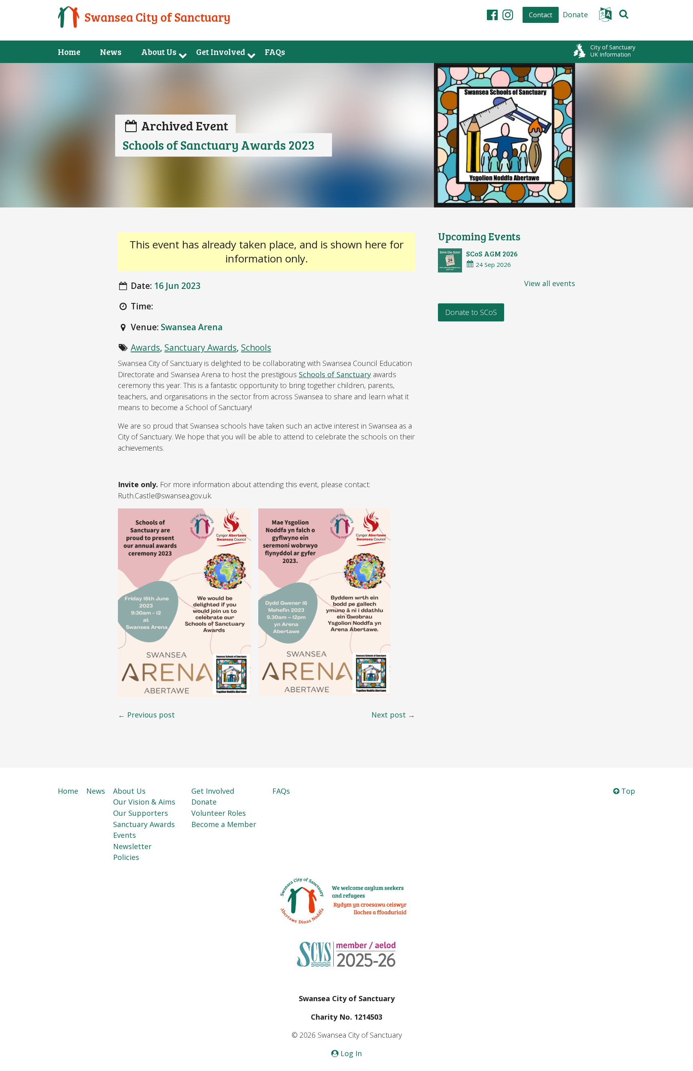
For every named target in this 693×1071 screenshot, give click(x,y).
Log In (350, 1053)
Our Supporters (140, 813)
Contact (540, 14)
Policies (126, 857)
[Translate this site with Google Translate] (605, 17)
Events (124, 835)
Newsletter (132, 846)
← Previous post (146, 714)
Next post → (393, 714)
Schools (256, 347)
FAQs (275, 51)
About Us (158, 51)
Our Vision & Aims (144, 802)
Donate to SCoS (471, 312)
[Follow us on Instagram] (508, 14)
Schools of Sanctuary (335, 374)
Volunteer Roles (218, 813)
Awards (145, 347)
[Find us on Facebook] (492, 14)
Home (69, 51)
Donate (575, 14)
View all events (549, 283)
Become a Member (223, 824)
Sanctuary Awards (200, 347)
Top (627, 791)
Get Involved (220, 51)
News (111, 51)
